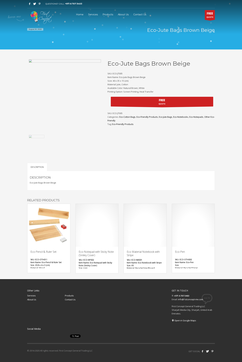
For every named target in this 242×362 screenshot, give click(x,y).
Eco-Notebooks (180, 116)
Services (31, 295)
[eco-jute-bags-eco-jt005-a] (36, 142)
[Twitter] (34, 3)
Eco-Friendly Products (147, 116)
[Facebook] (29, 3)
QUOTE (209, 15)
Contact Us (70, 299)
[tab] (37, 167)
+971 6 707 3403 (73, 3)
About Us (31, 299)
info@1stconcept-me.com (190, 299)
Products (69, 295)
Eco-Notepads (196, 116)
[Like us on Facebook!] (202, 351)
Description (37, 167)
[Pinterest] (39, 3)
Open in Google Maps (185, 320)
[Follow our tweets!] (207, 351)
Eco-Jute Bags (165, 116)
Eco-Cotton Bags (127, 116)
